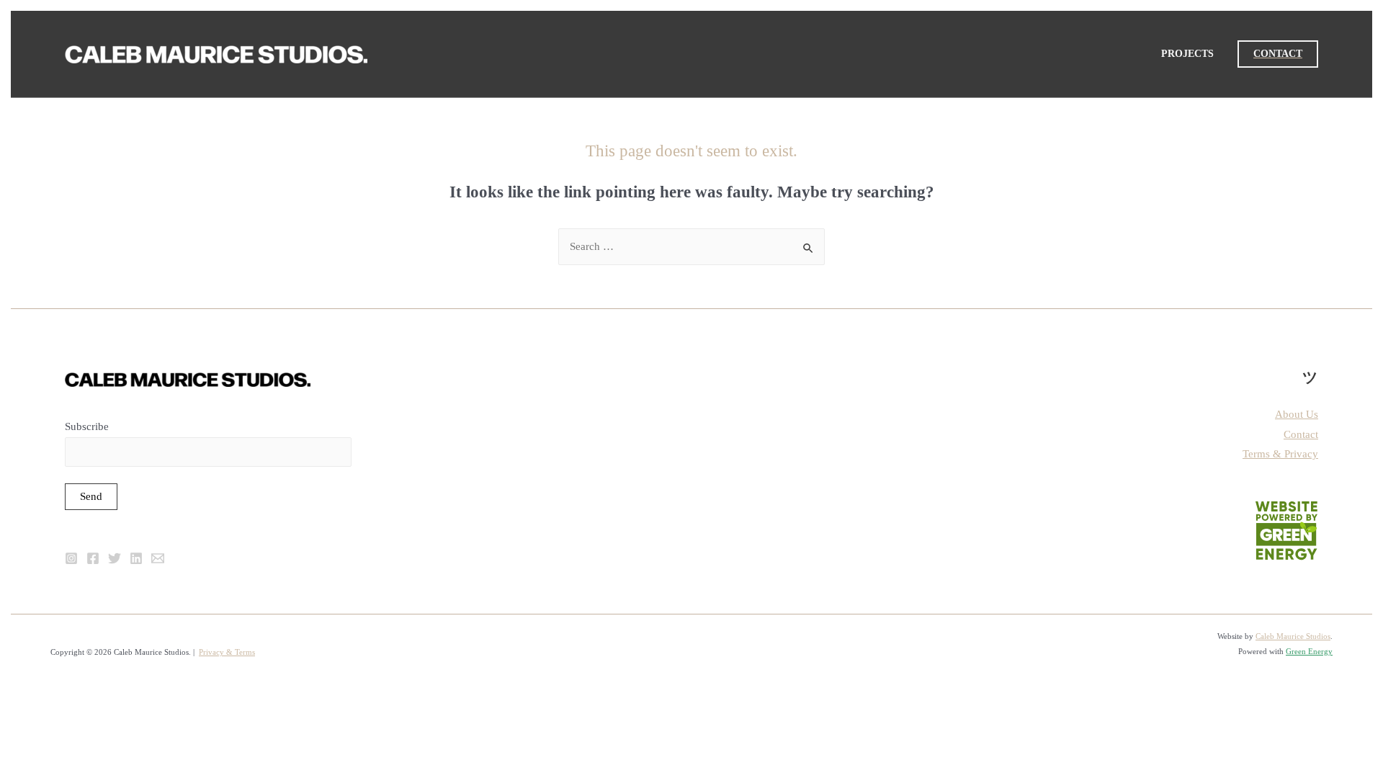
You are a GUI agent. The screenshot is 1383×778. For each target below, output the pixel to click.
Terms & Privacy (1280, 454)
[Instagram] (71, 558)
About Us (1296, 414)
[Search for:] (691, 246)
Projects (1187, 53)
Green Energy (1309, 651)
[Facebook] (92, 558)
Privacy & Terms (227, 652)
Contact (1301, 434)
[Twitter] (114, 558)
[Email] (157, 558)
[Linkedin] (136, 558)
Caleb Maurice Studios (1293, 636)
